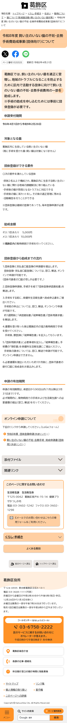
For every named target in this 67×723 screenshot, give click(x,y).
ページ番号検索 (54, 711)
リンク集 (40, 684)
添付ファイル (12, 459)
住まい (47, 13)
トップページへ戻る (48, 564)
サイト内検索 (28, 711)
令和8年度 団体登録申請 (26, 434)
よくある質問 (33, 548)
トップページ (19, 13)
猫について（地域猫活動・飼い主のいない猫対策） (30, 17)
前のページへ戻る (22, 564)
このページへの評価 (16, 696)
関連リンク (11, 470)
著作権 (39, 690)
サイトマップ (12, 684)
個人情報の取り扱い (16, 690)
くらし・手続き (34, 13)
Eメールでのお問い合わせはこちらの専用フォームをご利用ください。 (36, 520)
